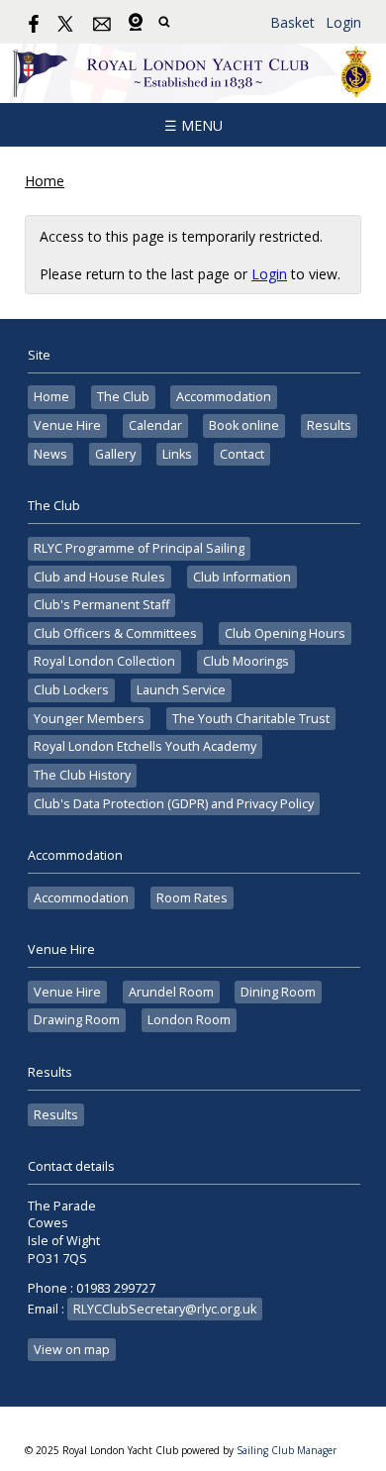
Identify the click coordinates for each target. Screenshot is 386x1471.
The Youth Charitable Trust (251, 718)
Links (177, 454)
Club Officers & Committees (115, 633)
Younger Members (89, 718)
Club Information (242, 577)
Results (329, 425)
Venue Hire (67, 425)
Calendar (155, 425)
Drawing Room (77, 1019)
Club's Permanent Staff (101, 604)
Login (343, 22)
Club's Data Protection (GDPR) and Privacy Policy (174, 803)
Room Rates (192, 898)
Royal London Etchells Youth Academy (145, 746)
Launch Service (181, 690)
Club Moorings (246, 661)
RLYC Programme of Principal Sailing (139, 548)
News (50, 454)
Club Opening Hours (285, 633)
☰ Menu (193, 125)
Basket (292, 22)
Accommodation (223, 396)
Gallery (115, 454)
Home (44, 180)
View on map (72, 1349)
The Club (123, 396)
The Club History (82, 775)
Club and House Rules (99, 577)
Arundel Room (171, 992)
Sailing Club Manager (287, 1450)
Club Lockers (71, 690)
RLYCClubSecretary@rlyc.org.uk (164, 1309)
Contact (242, 454)
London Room (189, 1019)
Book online (244, 425)
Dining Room (278, 992)
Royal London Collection (104, 661)
